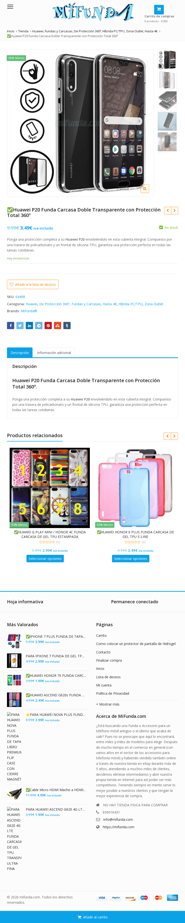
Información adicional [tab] (54, 352)
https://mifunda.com (118, 827)
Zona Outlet (154, 304)
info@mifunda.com (118, 819)
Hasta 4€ (110, 304)
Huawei (31, 304)
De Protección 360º (54, 304)
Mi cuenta (104, 685)
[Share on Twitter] (20, 325)
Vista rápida (52, 532)
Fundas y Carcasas (86, 304)
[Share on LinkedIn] (29, 325)
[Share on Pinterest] (48, 325)
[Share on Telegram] (38, 325)
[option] (80, 123)
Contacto (103, 652)
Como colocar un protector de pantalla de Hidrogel (136, 643)
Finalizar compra (109, 660)
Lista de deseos (108, 677)
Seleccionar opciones (45, 558)
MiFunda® (29, 311)
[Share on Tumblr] (67, 325)
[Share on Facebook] (10, 325)
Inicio (100, 668)
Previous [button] (15, 122)
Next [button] (145, 122)
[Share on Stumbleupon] (57, 325)
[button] (174, 192)
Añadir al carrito (95, 917)
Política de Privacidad (112, 693)
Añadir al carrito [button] (130, 558)
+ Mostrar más (107, 704)
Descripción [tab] (20, 352)
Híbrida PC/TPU (131, 304)
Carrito (101, 635)
